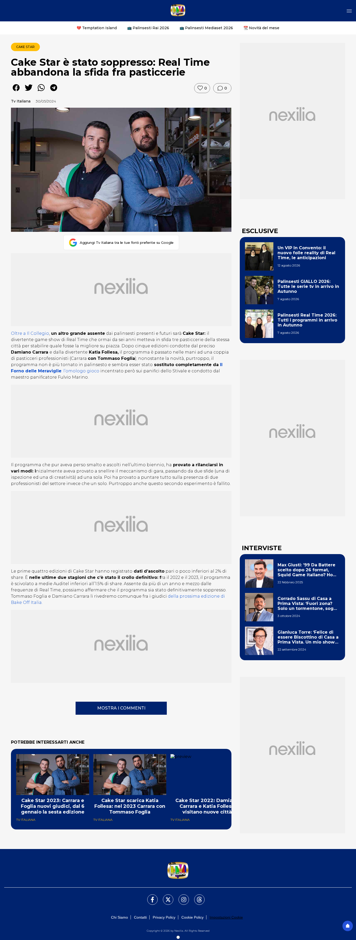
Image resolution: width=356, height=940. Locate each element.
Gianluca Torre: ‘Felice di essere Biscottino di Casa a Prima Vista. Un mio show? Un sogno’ (308, 637)
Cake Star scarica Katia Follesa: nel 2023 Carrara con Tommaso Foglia (129, 806)
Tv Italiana (20, 101)
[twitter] (28, 91)
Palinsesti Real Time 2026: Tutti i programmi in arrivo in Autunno (307, 320)
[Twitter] (165, 896)
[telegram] (53, 91)
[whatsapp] (41, 91)
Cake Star (25, 47)
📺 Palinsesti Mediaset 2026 (206, 28)
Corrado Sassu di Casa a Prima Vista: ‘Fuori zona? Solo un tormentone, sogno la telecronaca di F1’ (308, 603)
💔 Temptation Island (97, 28)
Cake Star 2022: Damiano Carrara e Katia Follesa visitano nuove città (207, 806)
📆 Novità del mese (261, 28)
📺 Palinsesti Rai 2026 (148, 28)
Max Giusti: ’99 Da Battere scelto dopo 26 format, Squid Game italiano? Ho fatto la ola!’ (306, 570)
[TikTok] (196, 896)
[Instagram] (181, 896)
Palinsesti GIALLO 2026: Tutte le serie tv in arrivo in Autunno (308, 286)
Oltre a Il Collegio (30, 333)
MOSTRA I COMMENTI (121, 708)
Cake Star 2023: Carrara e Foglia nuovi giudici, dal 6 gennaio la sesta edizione (52, 806)
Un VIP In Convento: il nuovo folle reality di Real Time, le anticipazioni (306, 252)
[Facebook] (149, 896)
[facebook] (16, 91)
